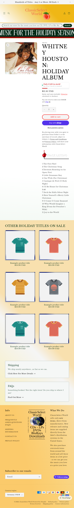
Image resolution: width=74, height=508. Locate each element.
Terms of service (35, 504)
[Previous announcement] (4, 2)
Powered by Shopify (39, 502)
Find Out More (14, 397)
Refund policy (53, 502)
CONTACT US (11, 436)
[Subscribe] (39, 476)
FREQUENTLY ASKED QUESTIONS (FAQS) (13, 422)
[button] (4, 13)
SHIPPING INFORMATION (11, 431)
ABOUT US (9, 415)
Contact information (62, 504)
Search (67, 25)
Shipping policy (48, 504)
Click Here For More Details (20, 374)
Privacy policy (64, 502)
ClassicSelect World (26, 502)
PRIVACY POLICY (12, 441)
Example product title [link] (20, 263)
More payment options (55, 127)
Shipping (64, 94)
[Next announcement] (70, 2)
